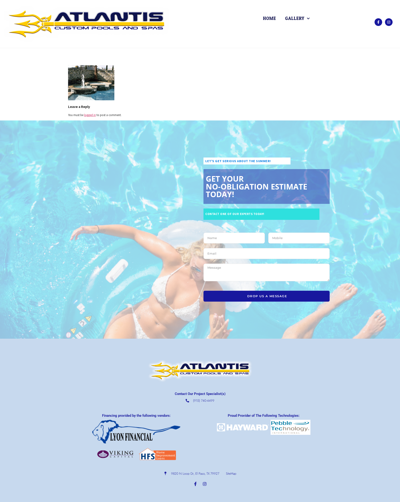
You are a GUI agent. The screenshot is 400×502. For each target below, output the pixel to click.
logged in (90, 115)
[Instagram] (389, 22)
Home (269, 18)
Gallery (294, 18)
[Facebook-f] (378, 22)
